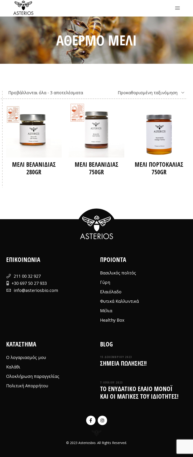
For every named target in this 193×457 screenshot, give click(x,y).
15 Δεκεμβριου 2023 (116, 357)
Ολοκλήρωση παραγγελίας (32, 376)
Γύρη (105, 282)
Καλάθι (13, 367)
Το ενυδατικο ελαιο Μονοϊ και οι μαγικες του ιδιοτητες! (139, 392)
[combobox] (145, 92)
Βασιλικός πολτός (118, 273)
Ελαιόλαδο (110, 292)
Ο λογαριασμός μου (26, 357)
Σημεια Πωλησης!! (123, 363)
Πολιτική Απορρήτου (27, 386)
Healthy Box (112, 320)
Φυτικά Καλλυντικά (119, 301)
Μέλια (106, 310)
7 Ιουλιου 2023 (111, 382)
